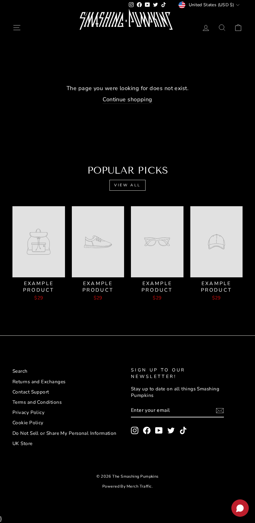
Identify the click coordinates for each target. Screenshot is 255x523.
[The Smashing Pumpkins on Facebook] (147, 430)
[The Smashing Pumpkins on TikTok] (183, 430)
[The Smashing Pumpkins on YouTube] (159, 430)
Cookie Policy (28, 423)
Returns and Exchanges (38, 382)
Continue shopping (127, 99)
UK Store (22, 443)
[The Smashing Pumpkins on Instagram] (134, 430)
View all (127, 185)
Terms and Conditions (37, 402)
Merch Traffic (139, 486)
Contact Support (30, 392)
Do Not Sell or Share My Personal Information (64, 433)
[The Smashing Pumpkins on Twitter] (171, 430)
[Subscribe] (220, 411)
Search (20, 371)
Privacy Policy (28, 412)
